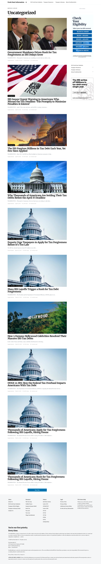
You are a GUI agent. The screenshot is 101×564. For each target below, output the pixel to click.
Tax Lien (28, 510)
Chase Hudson (11, 250)
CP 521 (44, 512)
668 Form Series (47, 501)
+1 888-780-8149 (14, 547)
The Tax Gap (29, 501)
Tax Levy (28, 512)
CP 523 (44, 510)
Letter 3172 (45, 504)
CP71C (44, 519)
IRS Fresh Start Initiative (36, 2)
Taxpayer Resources (48, 2)
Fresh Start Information (16, 2)
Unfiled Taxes (29, 504)
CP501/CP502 (46, 521)
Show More (37, 490)
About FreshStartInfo (71, 2)
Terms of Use (63, 501)
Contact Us (10, 510)
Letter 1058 (45, 508)
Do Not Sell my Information (66, 508)
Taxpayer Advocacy (60, 2)
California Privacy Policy (66, 506)
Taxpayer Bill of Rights (13, 506)
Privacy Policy (63, 504)
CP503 (44, 517)
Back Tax (28, 508)
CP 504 (44, 515)
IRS (9, 192)
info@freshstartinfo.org (15, 545)
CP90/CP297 (46, 506)
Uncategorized (11, 48)
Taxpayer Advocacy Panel (14, 508)
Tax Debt (13, 192)
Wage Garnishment (30, 515)
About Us (10, 501)
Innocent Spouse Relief (31, 506)
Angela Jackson (11, 60)
